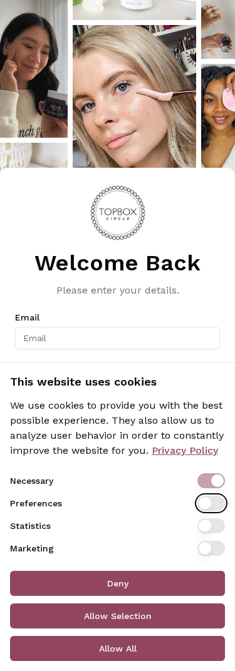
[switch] (211, 480)
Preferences (36, 503)
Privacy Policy (185, 450)
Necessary (31, 480)
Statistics (30, 525)
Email (27, 317)
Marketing (32, 548)
